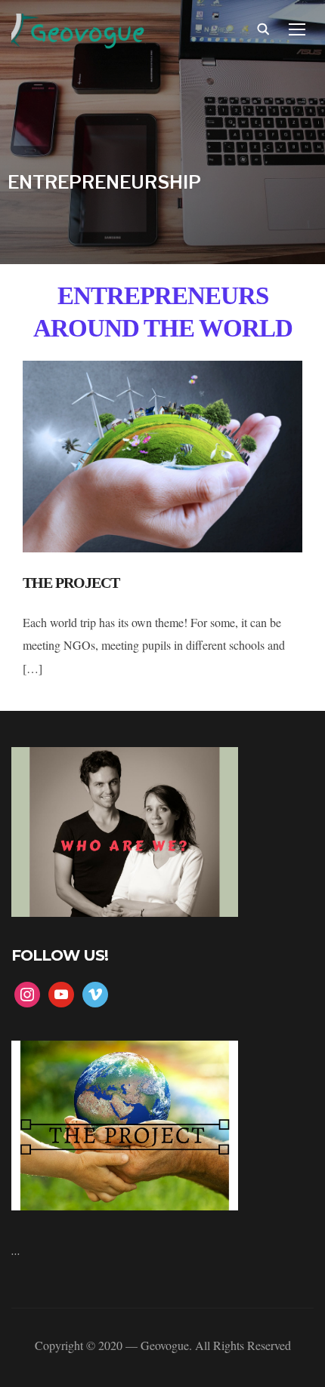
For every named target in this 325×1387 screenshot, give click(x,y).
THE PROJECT (71, 582)
